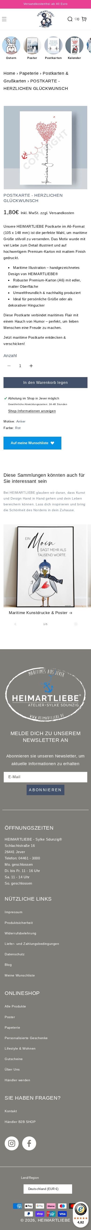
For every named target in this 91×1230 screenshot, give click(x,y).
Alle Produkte (15, 1006)
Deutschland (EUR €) (43, 1189)
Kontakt (11, 1111)
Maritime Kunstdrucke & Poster (38, 613)
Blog (8, 964)
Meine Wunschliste (20, 975)
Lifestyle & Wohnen (20, 1048)
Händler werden (17, 1080)
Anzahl (10, 355)
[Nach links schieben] (15, 624)
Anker (21, 421)
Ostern (11, 58)
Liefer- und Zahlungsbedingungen (32, 944)
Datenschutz (15, 954)
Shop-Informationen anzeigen (32, 411)
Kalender (74, 58)
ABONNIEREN (45, 790)
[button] (4, 19)
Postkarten (53, 58)
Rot (18, 428)
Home (9, 73)
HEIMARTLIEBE (54, 1220)
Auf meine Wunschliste (29, 443)
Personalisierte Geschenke (26, 1038)
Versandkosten (61, 213)
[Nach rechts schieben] (76, 624)
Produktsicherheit (19, 923)
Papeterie (28, 73)
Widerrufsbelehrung (20, 933)
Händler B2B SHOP (20, 1122)
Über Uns (12, 1069)
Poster (32, 58)
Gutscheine (14, 1059)
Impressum (13, 912)
